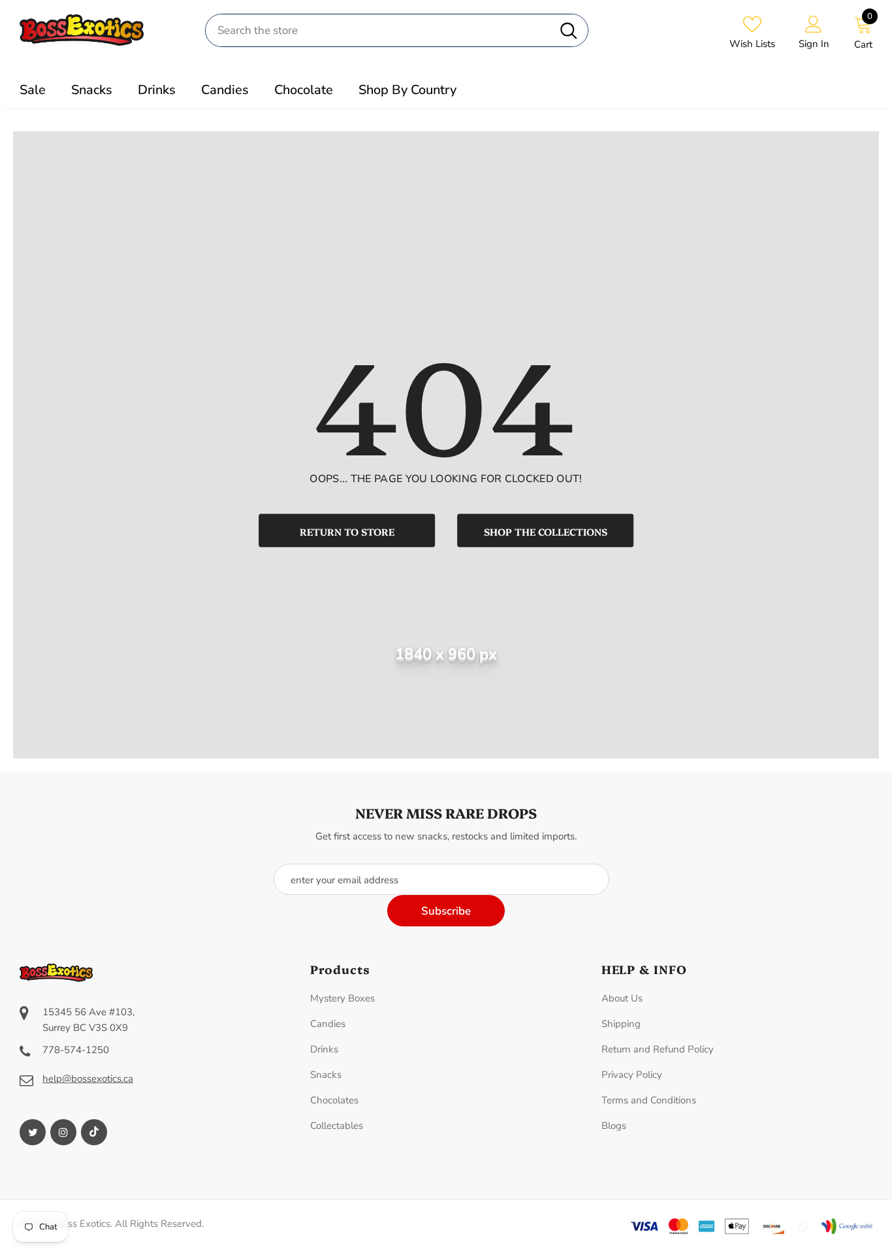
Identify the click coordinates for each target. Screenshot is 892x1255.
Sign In (814, 43)
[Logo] (102, 29)
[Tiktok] (94, 1132)
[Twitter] (33, 1132)
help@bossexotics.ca (87, 1078)
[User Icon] (813, 23)
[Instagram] (63, 1132)
